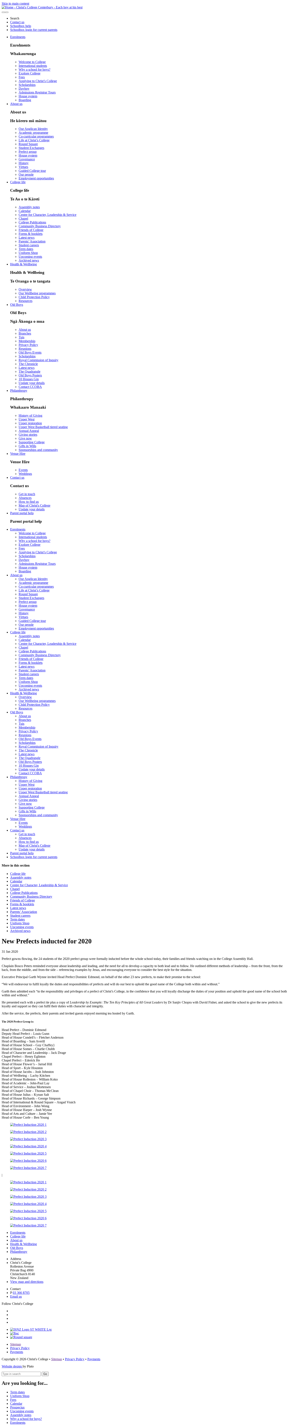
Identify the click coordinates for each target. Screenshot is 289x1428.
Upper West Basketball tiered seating (43, 427)
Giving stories (28, 434)
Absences (25, 498)
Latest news (26, 237)
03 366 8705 (21, 1292)
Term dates (26, 249)
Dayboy (24, 88)
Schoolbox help (20, 26)
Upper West (26, 419)
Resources (25, 301)
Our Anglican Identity (33, 129)
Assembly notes (29, 207)
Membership (27, 341)
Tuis (21, 337)
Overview (25, 289)
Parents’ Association (32, 241)
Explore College (29, 73)
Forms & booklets (31, 234)
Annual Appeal (29, 431)
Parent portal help (22, 513)
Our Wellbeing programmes (37, 293)
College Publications (32, 222)
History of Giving (30, 415)
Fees (22, 77)
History (24, 163)
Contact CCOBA (30, 387)
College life (18, 182)
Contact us (17, 22)
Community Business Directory (40, 226)
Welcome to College (32, 62)
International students (33, 66)
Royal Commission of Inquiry (38, 360)
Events (23, 470)
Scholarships (27, 85)
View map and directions (26, 1281)
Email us (16, 1296)
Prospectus (17, 1407)
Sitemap (15, 1344)
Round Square (28, 144)
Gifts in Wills (27, 446)
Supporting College (32, 442)
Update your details (32, 383)
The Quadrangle (29, 371)
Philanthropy (18, 390)
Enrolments (17, 37)
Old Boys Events (30, 352)
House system (28, 96)
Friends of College (31, 230)
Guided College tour (32, 170)
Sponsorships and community (38, 450)
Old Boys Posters (30, 375)
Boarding (25, 100)
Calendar (25, 211)
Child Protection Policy (34, 297)
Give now (25, 438)
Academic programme (33, 132)
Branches (25, 333)
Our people (26, 174)
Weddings (25, 474)
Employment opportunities (36, 178)
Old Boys (16, 304)
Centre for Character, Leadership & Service (47, 214)
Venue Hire (17, 453)
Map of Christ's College (34, 505)
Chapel (23, 218)
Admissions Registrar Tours (37, 92)
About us (16, 104)
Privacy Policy (28, 345)
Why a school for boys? (34, 69)
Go (45, 1374)
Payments (16, 1352)
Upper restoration (30, 423)
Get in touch (27, 494)
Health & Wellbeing (23, 264)
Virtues (23, 167)
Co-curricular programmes (36, 136)
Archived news (29, 260)
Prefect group (28, 151)
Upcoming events (30, 256)
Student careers (29, 245)
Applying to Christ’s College (38, 81)
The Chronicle (28, 364)
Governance (27, 159)
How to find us (29, 501)
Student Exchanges (31, 148)
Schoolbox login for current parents (33, 30)
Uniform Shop (28, 253)
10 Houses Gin (29, 379)
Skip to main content (15, 3)
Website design (12, 1366)
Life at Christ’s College (34, 140)
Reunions (25, 348)
